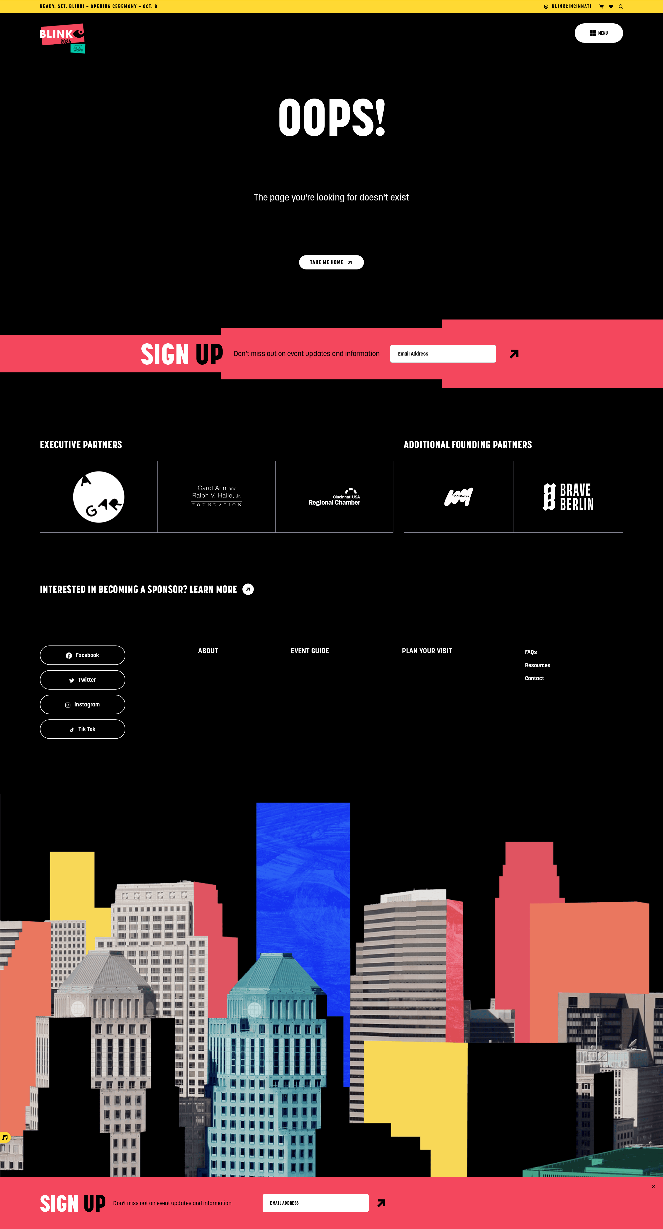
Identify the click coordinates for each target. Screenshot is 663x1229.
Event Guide (310, 650)
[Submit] (381, 1203)
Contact (534, 678)
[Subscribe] (514, 354)
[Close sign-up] (653, 1187)
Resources (537, 665)
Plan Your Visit (427, 650)
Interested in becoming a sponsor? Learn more (138, 589)
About (208, 650)
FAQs (531, 652)
